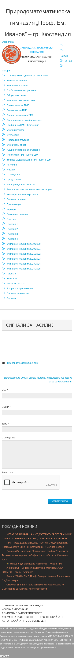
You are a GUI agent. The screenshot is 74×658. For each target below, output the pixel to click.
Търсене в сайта (49, 617)
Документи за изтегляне (18, 617)
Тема (5, 423)
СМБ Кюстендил (36, 621)
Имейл (6, 407)
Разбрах (4, 656)
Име (5, 390)
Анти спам (8, 472)
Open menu (8, 42)
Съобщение (9, 437)
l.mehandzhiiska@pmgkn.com (22, 363)
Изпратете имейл (60, 501)
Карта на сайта (11, 621)
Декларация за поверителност (22, 613)
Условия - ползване (15, 609)
